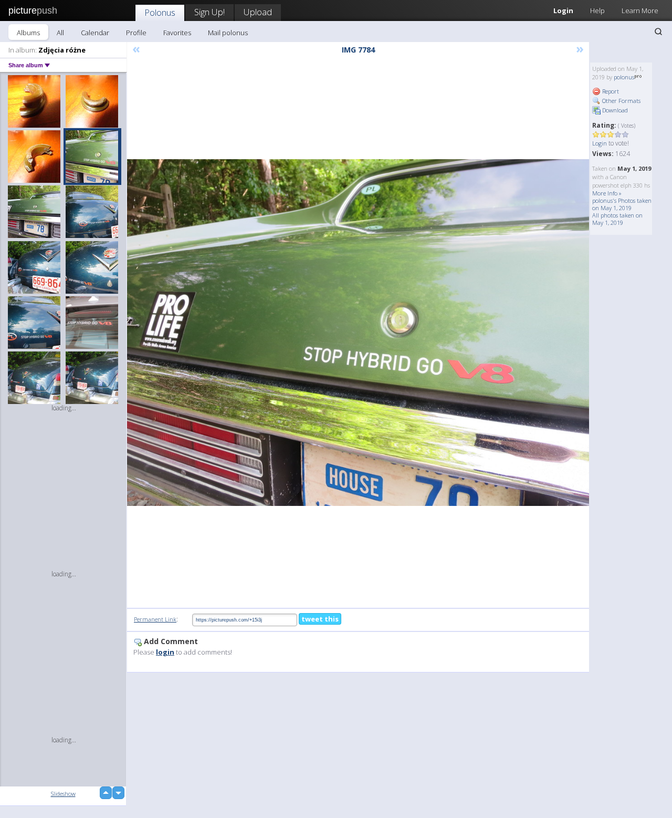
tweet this (320, 619)
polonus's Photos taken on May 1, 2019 (622, 204)
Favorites (177, 32)
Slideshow (63, 794)
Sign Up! (209, 12)
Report (610, 91)
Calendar (95, 32)
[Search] (658, 31)
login (165, 652)
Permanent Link (155, 619)
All (60, 32)
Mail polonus (228, 32)
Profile (136, 32)
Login (563, 10)
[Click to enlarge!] (358, 332)
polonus (624, 77)
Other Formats (620, 101)
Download (614, 110)
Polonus (159, 12)
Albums (28, 32)
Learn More (640, 10)
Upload (258, 12)
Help (597, 10)
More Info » (607, 193)
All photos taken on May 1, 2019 (617, 218)
